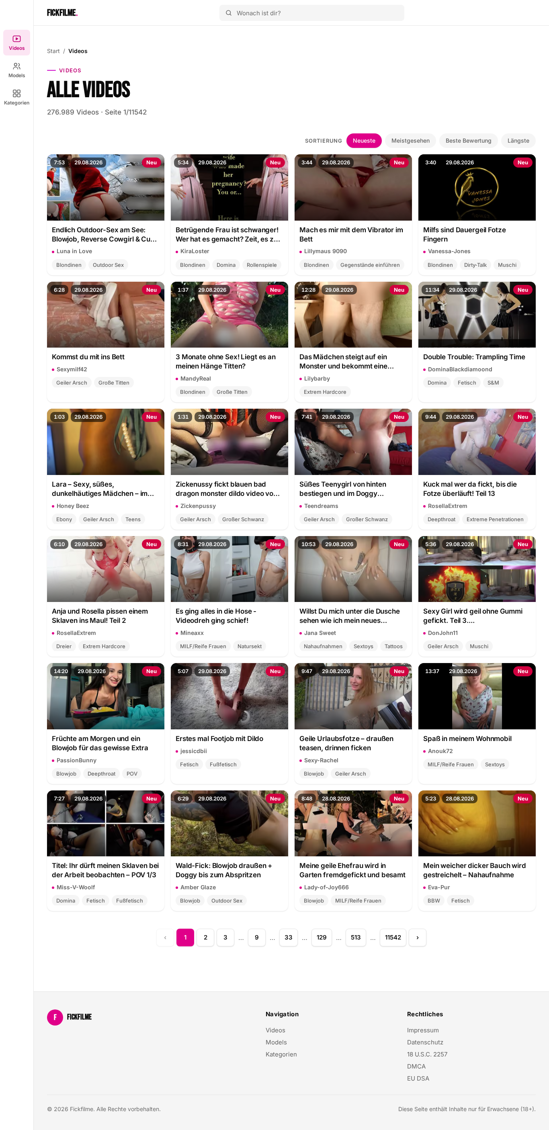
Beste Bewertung (469, 140)
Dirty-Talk (475, 265)
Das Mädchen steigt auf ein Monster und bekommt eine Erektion (343, 362)
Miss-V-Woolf (76, 887)
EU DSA (418, 1078)
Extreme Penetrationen (495, 519)
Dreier (64, 646)
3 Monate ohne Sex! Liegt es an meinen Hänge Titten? (226, 361)
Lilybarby (317, 378)
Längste (518, 140)
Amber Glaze (198, 887)
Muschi (507, 265)
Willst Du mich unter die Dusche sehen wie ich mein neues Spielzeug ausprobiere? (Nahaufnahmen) (349, 616)
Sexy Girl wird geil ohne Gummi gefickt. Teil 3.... (472, 615)
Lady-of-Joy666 (326, 887)
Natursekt (250, 646)
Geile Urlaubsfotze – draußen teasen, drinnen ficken (346, 743)
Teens (133, 519)
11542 (393, 937)
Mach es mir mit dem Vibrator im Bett (351, 234)
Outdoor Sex (108, 265)
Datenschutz (425, 1042)
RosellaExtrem (447, 505)
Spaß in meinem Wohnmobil (467, 739)
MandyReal (195, 378)
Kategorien (16, 103)
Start (53, 50)
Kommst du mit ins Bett (88, 357)
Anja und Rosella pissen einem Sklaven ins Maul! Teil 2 (100, 615)
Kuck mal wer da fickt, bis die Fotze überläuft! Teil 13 (470, 488)
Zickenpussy (198, 505)
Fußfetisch (223, 764)
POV (132, 773)
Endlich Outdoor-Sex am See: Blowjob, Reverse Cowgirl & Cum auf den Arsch (104, 235)
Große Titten (113, 382)
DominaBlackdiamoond (460, 369)
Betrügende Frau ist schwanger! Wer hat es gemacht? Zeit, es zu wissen (227, 235)
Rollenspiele (262, 265)
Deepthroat (441, 519)
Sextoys (363, 646)
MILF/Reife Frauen (203, 646)
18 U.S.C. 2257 (427, 1054)
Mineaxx (192, 632)
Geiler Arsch (71, 382)
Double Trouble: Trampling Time (474, 357)
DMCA (416, 1066)
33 (289, 937)
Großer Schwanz (243, 519)
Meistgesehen (410, 140)
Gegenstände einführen (370, 265)
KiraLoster (194, 251)
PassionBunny (76, 760)
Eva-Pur (439, 887)
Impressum (423, 1030)
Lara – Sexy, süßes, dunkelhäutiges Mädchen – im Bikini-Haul (99, 489)
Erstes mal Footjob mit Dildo (219, 739)
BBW (434, 900)
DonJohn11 (443, 632)
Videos (17, 48)
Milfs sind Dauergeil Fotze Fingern (464, 234)
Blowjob (66, 773)
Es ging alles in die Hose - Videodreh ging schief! (216, 615)
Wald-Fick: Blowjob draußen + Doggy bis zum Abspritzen (224, 870)
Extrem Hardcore (325, 392)
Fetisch (467, 382)
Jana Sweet (320, 632)
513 (356, 937)
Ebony (64, 519)
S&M (493, 382)
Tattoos (394, 646)
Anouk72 (440, 750)
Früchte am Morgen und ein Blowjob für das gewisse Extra (100, 743)
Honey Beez (73, 505)
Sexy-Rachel (321, 760)
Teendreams (321, 505)
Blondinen (69, 265)
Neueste (364, 140)
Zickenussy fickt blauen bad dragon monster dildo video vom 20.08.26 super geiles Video (227, 489)
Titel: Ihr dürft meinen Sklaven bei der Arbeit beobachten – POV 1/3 (105, 870)
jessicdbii (193, 750)
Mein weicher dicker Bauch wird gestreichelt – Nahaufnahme (474, 870)
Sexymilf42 (72, 369)
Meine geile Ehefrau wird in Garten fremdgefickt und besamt (352, 870)
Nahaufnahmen (323, 646)
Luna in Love (74, 251)
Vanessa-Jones (449, 251)
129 (322, 937)
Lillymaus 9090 (325, 251)
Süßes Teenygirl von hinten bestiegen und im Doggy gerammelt (342, 489)
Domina (226, 265)
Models (16, 75)
